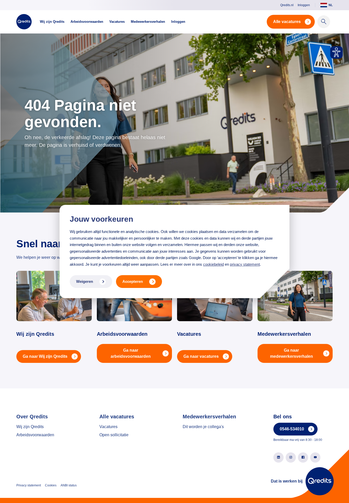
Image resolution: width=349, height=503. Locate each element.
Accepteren (132, 281)
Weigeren (84, 281)
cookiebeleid (213, 264)
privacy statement (245, 264)
